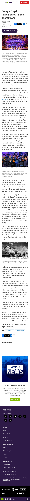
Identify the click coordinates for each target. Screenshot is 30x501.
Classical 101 (6, 434)
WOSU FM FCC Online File (9, 468)
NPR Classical (20, 330)
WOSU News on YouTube (15, 385)
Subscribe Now (15, 399)
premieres (5, 99)
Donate (25, 2)
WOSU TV (5, 437)
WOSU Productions (8, 444)
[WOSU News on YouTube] (15, 369)
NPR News (9, 330)
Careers (5, 454)
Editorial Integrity (7, 451)
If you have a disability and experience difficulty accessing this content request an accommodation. (15, 479)
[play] (2, 499)
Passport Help (6, 464)
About (4, 447)
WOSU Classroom (7, 440)
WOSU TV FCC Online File (9, 474)
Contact (5, 457)
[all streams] (28, 499)
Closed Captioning (7, 461)
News (4, 430)
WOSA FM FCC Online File (9, 471)
